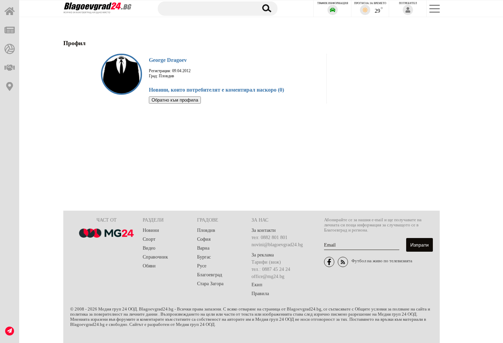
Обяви (149, 265)
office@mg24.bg (268, 276)
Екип (257, 284)
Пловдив (206, 230)
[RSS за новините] (343, 262)
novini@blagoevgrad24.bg (277, 244)
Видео (149, 248)
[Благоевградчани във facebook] (329, 262)
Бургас (204, 257)
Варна (203, 248)
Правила (260, 293)
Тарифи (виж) (266, 262)
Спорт (149, 239)
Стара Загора (210, 283)
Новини (151, 230)
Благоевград (209, 274)
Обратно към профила (175, 100)
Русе (201, 265)
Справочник (155, 257)
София (203, 239)
